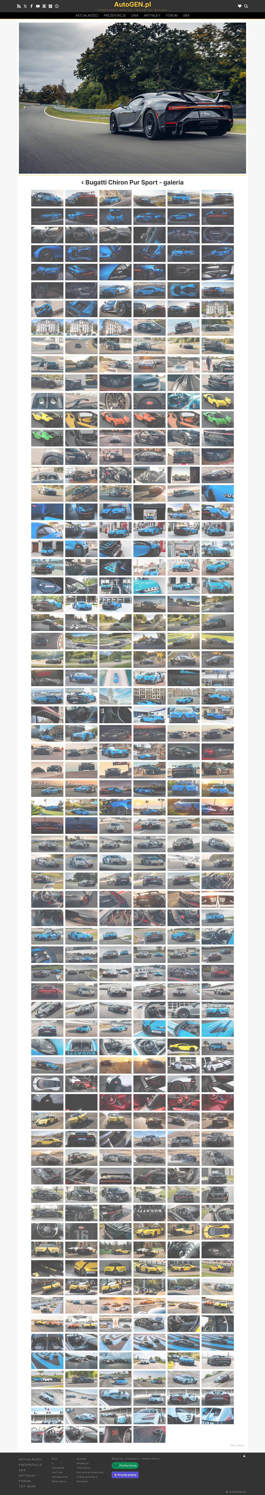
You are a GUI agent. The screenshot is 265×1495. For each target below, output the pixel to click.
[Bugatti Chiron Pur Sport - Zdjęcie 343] (47, 1250)
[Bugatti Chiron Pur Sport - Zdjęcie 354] (218, 1268)
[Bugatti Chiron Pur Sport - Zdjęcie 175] (47, 733)
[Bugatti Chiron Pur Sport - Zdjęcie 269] (183, 1010)
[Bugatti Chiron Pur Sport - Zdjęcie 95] (183, 475)
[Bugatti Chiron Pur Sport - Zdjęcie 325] (47, 1194)
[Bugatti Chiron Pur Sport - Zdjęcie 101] (183, 493)
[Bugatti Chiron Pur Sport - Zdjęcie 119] (183, 549)
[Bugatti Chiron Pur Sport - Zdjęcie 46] (149, 327)
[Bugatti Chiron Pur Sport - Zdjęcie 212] (81, 844)
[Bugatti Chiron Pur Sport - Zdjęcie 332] (81, 1213)
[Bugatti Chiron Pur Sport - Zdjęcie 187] (47, 770)
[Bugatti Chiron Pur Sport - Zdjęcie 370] (149, 1323)
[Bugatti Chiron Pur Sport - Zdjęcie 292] (149, 1083)
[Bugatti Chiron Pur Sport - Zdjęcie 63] (115, 382)
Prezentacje (115, 15)
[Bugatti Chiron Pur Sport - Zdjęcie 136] (149, 604)
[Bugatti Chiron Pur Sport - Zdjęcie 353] (183, 1268)
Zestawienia (60, 1477)
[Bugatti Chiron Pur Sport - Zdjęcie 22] (149, 253)
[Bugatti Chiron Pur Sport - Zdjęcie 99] (115, 493)
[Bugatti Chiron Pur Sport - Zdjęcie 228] (218, 881)
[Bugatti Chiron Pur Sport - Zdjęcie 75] (115, 419)
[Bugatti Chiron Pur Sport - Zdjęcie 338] (81, 1231)
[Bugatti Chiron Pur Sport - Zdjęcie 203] (183, 807)
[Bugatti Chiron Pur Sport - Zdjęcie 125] (183, 567)
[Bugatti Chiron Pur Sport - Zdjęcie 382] (149, 1360)
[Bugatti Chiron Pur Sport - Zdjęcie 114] (218, 530)
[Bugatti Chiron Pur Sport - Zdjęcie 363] (115, 1305)
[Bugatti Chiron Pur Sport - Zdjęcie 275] (183, 1028)
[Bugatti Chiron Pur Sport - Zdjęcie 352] (149, 1268)
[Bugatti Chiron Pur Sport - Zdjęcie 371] (183, 1323)
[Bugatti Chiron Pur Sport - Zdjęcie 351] (115, 1268)
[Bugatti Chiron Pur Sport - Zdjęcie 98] (81, 493)
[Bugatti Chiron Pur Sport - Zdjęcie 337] (47, 1231)
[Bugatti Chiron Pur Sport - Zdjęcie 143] (183, 622)
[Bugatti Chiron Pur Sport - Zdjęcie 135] (115, 604)
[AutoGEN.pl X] (25, 6)
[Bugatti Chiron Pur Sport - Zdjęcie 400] (149, 1416)
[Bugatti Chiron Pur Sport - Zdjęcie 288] (218, 1065)
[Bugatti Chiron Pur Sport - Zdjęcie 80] (81, 438)
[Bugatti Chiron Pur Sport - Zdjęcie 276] (218, 1028)
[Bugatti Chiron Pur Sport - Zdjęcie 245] (183, 936)
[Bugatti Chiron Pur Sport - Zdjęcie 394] (149, 1397)
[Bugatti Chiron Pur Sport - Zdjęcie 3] (115, 198)
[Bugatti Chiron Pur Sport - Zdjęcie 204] (218, 807)
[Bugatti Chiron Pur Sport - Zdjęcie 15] (115, 235)
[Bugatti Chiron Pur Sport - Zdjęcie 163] (47, 696)
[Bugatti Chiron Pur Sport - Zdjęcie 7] (47, 216)
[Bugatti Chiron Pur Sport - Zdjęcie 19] (47, 253)
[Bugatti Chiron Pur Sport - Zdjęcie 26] (81, 272)
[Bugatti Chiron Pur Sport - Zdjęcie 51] (115, 345)
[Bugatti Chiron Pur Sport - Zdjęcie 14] (81, 235)
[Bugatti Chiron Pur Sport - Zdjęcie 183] (115, 751)
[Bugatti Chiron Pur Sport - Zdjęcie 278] (81, 1047)
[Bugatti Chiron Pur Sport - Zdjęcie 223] (75, 98)
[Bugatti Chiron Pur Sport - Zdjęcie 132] (218, 585)
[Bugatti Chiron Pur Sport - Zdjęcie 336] (218, 1213)
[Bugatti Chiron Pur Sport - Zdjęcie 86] (81, 456)
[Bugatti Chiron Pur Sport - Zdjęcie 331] (47, 1213)
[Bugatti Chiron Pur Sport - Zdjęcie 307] (47, 1139)
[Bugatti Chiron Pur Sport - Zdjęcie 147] (115, 641)
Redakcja (83, 1463)
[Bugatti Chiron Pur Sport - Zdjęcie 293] (183, 1083)
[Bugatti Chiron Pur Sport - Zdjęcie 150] (218, 641)
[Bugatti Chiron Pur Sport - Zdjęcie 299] (183, 1102)
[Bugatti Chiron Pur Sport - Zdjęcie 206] (81, 825)
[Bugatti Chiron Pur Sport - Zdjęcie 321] (115, 1176)
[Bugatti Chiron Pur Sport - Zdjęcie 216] (218, 844)
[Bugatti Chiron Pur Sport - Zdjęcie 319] (47, 1176)
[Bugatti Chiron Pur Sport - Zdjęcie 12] (218, 216)
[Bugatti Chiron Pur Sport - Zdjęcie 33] (115, 290)
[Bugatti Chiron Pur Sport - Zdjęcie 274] (149, 1028)
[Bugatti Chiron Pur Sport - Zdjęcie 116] (81, 549)
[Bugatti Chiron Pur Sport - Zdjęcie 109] (47, 530)
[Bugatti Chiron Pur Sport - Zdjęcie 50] (81, 345)
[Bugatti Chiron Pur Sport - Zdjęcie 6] (218, 198)
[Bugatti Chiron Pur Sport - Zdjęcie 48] (218, 327)
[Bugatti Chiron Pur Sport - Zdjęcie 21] (115, 253)
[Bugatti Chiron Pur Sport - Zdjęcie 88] (149, 456)
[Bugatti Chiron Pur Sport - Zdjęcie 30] (218, 272)
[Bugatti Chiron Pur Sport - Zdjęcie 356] (81, 1287)
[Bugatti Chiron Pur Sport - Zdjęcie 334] (149, 1213)
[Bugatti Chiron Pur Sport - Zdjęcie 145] (47, 641)
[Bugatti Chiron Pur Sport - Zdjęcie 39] (115, 309)
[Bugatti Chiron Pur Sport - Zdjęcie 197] (183, 788)
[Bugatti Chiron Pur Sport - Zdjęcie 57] (115, 364)
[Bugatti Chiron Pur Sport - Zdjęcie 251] (183, 954)
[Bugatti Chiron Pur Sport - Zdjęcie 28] (149, 272)
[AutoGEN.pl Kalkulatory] (50, 6)
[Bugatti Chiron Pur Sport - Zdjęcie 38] (81, 309)
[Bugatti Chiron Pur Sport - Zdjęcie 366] (218, 1305)
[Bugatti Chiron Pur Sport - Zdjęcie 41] (183, 309)
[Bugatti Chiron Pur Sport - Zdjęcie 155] (183, 659)
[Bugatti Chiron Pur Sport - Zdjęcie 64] (149, 382)
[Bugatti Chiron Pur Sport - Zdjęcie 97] (47, 493)
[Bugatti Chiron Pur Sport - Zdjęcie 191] (183, 770)
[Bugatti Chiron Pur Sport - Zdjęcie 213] (115, 844)
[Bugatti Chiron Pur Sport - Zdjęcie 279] (115, 1047)
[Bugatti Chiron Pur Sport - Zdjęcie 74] (81, 419)
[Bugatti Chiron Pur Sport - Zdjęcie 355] (47, 1287)
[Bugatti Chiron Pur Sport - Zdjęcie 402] (218, 1416)
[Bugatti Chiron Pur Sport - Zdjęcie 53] (183, 345)
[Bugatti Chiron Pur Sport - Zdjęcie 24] (218, 253)
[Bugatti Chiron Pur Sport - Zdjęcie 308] (81, 1139)
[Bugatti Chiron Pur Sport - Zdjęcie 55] (47, 364)
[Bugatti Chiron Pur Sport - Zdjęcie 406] (149, 1434)
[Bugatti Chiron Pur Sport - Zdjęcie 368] (81, 1323)
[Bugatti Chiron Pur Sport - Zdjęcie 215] (183, 844)
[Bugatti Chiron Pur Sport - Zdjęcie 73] (47, 419)
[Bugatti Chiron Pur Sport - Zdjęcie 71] (183, 401)
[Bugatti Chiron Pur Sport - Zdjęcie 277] (47, 1047)
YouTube (57, 1472)
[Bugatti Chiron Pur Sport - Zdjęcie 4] (149, 198)
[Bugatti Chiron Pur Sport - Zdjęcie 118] (149, 549)
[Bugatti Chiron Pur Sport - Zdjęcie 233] (183, 899)
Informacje (84, 1467)
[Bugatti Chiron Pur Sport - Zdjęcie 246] (218, 936)
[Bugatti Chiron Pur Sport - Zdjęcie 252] (218, 954)
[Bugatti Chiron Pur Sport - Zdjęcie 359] (183, 1287)
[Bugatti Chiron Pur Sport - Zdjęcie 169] (47, 714)
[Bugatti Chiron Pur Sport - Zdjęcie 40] (149, 309)
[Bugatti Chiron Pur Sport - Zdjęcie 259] (47, 991)
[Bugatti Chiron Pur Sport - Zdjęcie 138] (218, 604)
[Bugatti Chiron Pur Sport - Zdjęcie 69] (115, 401)
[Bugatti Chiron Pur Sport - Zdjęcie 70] (149, 401)
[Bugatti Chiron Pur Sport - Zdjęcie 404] (81, 1434)
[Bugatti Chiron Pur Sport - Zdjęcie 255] (115, 973)
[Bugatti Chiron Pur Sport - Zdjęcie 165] (115, 696)
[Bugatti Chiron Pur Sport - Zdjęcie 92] (81, 475)
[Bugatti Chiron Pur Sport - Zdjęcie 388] (149, 1379)
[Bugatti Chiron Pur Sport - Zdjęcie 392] (81, 1397)
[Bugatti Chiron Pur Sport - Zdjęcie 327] (115, 1194)
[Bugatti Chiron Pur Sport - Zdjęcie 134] (81, 604)
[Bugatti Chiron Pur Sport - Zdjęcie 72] (218, 401)
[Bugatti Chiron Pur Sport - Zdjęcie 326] (81, 1194)
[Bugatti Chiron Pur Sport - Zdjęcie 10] (149, 216)
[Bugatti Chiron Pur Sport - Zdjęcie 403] (47, 1434)
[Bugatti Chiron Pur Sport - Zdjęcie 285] (115, 1065)
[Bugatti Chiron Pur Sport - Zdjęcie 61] (47, 382)
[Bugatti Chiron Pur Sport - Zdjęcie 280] (149, 1047)
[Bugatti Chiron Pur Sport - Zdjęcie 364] (149, 1305)
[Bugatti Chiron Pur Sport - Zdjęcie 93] (115, 475)
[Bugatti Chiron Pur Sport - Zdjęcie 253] (47, 973)
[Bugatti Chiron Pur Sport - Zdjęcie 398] (81, 1416)
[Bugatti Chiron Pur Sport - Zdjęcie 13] (47, 235)
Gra (186, 15)
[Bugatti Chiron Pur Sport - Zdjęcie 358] (149, 1287)
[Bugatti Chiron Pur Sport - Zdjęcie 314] (81, 1157)
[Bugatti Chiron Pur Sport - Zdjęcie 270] (218, 1010)
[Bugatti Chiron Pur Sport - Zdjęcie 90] (218, 456)
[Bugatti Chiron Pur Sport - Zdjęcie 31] (47, 290)
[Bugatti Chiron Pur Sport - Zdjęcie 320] (81, 1176)
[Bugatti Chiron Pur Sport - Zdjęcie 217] (47, 862)
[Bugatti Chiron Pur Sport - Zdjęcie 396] (218, 1397)
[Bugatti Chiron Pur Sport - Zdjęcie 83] (183, 438)
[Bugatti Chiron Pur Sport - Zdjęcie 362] (81, 1305)
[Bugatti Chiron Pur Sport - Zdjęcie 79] (47, 438)
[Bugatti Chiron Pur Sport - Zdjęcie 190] (149, 770)
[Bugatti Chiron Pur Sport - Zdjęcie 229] (47, 899)
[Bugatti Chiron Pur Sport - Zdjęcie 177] (115, 733)
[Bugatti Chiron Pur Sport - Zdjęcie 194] (81, 788)
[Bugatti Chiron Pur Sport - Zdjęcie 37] (47, 309)
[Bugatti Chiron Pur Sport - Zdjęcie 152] (81, 659)
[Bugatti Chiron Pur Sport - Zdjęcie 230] (81, 899)
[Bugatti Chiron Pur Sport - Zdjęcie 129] (115, 585)
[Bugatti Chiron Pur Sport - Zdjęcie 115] (47, 549)
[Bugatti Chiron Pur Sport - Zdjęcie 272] (81, 1028)
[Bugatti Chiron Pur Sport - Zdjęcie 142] (149, 622)
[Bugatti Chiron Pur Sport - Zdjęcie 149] (183, 641)
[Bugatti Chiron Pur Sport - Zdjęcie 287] (183, 1065)
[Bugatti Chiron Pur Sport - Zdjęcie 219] (115, 862)
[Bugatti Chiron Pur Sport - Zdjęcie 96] (218, 475)
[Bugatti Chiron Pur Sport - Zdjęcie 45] (115, 327)
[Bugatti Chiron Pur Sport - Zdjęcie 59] (183, 364)
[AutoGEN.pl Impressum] (57, 6)
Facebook (58, 1467)
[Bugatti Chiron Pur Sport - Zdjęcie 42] (218, 309)
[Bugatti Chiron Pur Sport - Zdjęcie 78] (218, 419)
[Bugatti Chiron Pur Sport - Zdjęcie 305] (183, 1120)
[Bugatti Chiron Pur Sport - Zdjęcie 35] (183, 290)
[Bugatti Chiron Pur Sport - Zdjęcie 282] (218, 1047)
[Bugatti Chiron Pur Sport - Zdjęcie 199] (47, 807)
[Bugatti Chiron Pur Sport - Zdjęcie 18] (218, 235)
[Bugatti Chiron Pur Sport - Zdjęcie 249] (115, 954)
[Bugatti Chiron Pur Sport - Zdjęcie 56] (81, 364)
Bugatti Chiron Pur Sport (121, 182)
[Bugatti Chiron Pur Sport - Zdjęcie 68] (81, 401)
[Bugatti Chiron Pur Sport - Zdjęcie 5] (183, 198)
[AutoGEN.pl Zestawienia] (44, 6)
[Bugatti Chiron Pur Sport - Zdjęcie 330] (218, 1194)
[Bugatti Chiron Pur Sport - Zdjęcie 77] (183, 419)
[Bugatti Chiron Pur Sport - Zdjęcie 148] (149, 641)
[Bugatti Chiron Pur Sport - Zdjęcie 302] (81, 1120)
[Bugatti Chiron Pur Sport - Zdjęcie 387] (115, 1379)
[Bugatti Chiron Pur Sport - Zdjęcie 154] (149, 659)
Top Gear (27, 1486)
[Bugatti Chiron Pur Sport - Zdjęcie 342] (218, 1231)
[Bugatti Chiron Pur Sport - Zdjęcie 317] (183, 1157)
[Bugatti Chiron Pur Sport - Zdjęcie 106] (149, 512)
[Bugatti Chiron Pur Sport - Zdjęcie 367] (47, 1323)
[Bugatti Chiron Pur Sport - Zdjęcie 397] (47, 1416)
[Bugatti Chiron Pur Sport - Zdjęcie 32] (81, 290)
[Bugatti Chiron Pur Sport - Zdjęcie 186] (218, 751)
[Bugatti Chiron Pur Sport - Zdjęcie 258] (218, 973)
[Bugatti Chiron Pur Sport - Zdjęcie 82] (149, 438)
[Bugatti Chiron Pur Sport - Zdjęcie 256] (149, 973)
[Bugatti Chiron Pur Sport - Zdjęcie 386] (81, 1379)
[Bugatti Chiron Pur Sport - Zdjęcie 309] (115, 1139)
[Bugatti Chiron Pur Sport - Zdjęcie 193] (47, 788)
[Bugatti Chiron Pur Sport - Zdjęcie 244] (149, 936)
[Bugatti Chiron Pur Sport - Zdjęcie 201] (115, 807)
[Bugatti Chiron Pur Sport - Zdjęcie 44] (81, 327)
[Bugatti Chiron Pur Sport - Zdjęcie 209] (183, 825)
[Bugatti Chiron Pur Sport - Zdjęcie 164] (81, 696)
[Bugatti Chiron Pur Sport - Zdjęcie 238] (149, 918)
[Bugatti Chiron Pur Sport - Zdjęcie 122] (81, 567)
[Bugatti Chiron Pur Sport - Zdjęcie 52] (149, 345)
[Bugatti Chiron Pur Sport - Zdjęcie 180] (218, 733)
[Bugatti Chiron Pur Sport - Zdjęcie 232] (149, 899)
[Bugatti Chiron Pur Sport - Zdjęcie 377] (183, 1342)
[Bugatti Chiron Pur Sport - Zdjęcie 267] (115, 1010)
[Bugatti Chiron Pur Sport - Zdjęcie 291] (115, 1083)
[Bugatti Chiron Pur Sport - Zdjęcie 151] (47, 659)
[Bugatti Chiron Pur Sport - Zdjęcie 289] (47, 1083)
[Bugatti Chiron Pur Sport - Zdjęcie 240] (218, 918)
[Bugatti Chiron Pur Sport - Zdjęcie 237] (115, 918)
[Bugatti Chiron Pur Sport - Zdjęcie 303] (115, 1120)
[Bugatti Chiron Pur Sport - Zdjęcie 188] (81, 770)
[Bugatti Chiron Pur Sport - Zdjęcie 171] (115, 714)
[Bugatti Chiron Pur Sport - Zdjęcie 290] (81, 1083)
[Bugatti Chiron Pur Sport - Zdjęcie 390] (218, 1379)
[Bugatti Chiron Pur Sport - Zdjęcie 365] (183, 1305)
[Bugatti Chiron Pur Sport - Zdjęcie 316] (149, 1157)
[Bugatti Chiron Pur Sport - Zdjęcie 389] (183, 1379)
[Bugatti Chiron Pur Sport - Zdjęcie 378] (218, 1342)
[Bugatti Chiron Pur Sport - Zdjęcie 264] (218, 991)
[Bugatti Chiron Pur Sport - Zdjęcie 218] (81, 862)
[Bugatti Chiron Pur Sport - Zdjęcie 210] (218, 825)
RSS (54, 1458)
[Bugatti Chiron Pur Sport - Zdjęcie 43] (47, 327)
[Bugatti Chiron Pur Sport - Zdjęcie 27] (115, 272)
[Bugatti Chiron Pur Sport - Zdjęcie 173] (183, 714)
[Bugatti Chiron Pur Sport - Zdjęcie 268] (149, 1010)
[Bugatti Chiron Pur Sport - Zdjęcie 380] (81, 1360)
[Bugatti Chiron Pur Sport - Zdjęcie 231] (115, 899)
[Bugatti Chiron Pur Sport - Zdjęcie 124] (149, 567)
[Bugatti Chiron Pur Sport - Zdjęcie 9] (115, 216)
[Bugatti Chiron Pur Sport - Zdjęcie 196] (149, 788)
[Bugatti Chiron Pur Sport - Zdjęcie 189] (115, 770)
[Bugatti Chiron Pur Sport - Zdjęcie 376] (149, 1342)
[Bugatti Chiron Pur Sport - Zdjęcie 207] (115, 825)
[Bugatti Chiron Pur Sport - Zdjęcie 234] (218, 899)
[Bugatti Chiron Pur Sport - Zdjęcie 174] (218, 714)
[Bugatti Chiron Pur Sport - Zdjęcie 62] (81, 382)
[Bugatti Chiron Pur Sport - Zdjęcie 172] (149, 714)
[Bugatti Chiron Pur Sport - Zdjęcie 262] (149, 991)
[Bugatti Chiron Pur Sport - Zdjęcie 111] (115, 530)
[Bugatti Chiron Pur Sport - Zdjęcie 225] (189, 98)
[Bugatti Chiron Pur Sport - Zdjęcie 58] (149, 364)
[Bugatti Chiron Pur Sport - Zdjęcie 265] (47, 1010)
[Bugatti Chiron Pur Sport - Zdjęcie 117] (115, 549)
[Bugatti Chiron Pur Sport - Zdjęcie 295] (47, 1102)
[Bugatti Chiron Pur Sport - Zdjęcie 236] (81, 918)
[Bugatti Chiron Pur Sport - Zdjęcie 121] (47, 567)
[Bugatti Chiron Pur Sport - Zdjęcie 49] (47, 345)
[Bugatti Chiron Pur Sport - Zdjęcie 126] (218, 567)
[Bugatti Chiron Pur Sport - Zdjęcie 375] (115, 1342)
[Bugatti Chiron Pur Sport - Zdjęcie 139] (47, 622)
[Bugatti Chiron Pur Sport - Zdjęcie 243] (115, 936)
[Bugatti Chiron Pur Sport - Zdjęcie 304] (149, 1120)
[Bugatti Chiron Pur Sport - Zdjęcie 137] (183, 604)
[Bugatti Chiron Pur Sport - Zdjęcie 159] (115, 678)
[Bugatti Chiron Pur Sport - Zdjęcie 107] (183, 512)
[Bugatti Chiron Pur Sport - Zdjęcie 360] (218, 1287)
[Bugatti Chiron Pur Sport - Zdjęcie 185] (183, 751)
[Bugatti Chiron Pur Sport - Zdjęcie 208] (149, 825)
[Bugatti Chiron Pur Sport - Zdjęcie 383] (183, 1360)
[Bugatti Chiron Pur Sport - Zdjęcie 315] (115, 1157)
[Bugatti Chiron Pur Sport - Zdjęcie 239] (183, 918)
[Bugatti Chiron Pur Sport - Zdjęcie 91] (47, 475)
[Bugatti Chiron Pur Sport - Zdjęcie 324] (218, 1176)
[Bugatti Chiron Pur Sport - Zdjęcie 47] (183, 327)
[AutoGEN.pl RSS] (19, 6)
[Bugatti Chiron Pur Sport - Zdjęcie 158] (81, 678)
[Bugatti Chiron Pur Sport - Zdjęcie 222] (218, 862)
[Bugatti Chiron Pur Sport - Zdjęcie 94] (149, 475)
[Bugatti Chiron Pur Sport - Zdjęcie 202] (149, 807)
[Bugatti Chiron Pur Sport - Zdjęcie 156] (218, 659)
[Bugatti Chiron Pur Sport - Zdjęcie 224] (81, 881)
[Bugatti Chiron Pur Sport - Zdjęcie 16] (149, 235)
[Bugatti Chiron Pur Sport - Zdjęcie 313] (47, 1157)
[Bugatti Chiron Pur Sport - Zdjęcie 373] (47, 1342)
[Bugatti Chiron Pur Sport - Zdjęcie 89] (183, 456)
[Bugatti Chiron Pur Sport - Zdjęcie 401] (183, 1416)
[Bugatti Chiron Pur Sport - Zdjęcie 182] (81, 751)
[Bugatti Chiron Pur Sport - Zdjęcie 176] (81, 733)
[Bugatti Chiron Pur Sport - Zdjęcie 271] (47, 1028)
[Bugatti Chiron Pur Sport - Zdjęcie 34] (149, 290)
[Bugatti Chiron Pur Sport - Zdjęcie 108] (218, 512)
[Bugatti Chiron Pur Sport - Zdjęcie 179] (183, 733)
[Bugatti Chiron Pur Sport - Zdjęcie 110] (81, 530)
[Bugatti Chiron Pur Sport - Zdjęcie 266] (81, 1010)
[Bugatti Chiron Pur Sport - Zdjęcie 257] (183, 973)
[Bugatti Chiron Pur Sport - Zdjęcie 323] (183, 1176)
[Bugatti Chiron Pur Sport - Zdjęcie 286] (149, 1065)
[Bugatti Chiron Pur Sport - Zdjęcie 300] (218, 1102)
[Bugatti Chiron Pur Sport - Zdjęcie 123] (115, 567)
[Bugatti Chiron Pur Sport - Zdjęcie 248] (81, 954)
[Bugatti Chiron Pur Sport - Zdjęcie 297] (115, 1102)
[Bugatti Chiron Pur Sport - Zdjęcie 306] (218, 1120)
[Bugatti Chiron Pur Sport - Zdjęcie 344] (81, 1250)
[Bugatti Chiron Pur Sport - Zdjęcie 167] (183, 696)
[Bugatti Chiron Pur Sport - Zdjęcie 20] (81, 253)
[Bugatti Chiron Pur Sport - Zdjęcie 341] (183, 1231)
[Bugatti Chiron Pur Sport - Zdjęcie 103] (47, 512)
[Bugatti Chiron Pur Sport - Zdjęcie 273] (115, 1028)
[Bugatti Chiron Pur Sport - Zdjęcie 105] (115, 512)
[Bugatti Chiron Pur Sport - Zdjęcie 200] (81, 807)
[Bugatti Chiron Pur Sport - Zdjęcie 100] (149, 493)
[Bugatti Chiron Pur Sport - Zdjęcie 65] (183, 382)
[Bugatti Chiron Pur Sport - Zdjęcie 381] (115, 1360)
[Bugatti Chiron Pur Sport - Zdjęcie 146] (81, 641)
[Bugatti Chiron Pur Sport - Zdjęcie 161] (183, 678)
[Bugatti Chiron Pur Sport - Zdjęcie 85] (47, 456)
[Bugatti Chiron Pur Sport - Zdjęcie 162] (218, 678)
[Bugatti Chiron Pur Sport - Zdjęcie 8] (81, 216)
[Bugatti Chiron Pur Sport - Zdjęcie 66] (218, 382)
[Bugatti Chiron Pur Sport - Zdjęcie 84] (218, 438)
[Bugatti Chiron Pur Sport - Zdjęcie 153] (115, 659)
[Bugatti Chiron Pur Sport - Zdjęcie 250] (149, 954)
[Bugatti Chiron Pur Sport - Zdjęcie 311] (183, 1139)
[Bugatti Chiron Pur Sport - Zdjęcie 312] (218, 1139)
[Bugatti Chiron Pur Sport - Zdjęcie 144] (218, 622)
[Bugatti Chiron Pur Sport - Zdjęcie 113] (183, 530)
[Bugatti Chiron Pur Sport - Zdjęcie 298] (149, 1102)
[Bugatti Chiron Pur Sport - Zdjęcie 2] (81, 198)
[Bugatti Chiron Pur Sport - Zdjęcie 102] (218, 493)
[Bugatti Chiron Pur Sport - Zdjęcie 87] (115, 456)
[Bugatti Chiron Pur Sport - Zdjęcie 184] (149, 751)
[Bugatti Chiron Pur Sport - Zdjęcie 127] (47, 585)
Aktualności (87, 15)
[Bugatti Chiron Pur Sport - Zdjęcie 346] (149, 1250)
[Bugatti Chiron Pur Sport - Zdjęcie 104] (81, 512)
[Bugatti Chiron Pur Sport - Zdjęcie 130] (149, 585)
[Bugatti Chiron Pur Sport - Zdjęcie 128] (81, 585)
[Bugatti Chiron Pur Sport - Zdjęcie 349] (47, 1268)
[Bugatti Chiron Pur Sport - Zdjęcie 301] (47, 1120)
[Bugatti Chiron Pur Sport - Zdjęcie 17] (183, 235)
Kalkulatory (59, 1481)
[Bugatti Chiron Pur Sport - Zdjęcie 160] (149, 678)
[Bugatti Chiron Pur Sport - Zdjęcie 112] (149, 530)
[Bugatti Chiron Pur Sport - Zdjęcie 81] (115, 438)
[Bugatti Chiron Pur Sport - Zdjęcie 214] (149, 844)
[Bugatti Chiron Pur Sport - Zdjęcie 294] (218, 1083)
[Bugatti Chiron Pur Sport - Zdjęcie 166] (149, 696)
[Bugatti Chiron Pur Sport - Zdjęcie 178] (149, 733)
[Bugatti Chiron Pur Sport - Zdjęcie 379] (47, 1360)
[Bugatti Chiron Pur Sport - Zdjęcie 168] (218, 696)
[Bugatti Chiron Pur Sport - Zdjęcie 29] (183, 272)
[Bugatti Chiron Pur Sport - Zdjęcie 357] (115, 1287)
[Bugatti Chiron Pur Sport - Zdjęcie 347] (183, 1250)
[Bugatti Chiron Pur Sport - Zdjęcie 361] (47, 1305)
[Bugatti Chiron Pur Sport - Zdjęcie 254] (81, 973)
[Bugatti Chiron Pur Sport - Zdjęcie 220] (149, 862)
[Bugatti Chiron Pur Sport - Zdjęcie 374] (81, 1342)
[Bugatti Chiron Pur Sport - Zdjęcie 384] (218, 1360)
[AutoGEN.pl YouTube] (38, 6)
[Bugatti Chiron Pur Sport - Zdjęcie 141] (115, 622)
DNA (22, 1470)
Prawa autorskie (87, 1477)
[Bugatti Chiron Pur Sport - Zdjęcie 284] (81, 1065)
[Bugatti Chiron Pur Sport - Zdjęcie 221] (183, 862)
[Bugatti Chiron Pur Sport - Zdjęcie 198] (218, 788)
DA (134, 15)
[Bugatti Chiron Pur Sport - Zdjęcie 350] (81, 1268)
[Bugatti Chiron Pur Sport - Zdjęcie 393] (115, 1397)
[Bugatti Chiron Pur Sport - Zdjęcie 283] (47, 1065)
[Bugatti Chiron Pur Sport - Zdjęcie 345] (115, 1250)
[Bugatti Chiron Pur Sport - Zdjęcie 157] (47, 678)
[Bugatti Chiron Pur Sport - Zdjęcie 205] (47, 825)
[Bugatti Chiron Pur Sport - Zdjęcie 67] (47, 401)
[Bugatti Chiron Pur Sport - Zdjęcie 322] (149, 1176)
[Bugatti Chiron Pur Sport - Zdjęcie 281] (183, 1047)
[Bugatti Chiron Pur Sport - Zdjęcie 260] (81, 991)
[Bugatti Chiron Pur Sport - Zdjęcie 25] (47, 272)
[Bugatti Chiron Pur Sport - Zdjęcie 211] (47, 844)
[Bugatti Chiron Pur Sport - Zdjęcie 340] (149, 1231)
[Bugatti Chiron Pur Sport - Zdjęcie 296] (81, 1102)
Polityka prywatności (90, 1472)
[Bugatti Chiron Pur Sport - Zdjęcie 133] (47, 604)
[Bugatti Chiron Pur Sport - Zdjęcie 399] (115, 1416)
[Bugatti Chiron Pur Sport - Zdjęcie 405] (115, 1434)
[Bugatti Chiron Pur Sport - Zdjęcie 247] (47, 954)
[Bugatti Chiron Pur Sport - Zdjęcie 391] (47, 1397)
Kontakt (81, 1458)
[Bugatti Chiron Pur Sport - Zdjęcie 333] (115, 1213)
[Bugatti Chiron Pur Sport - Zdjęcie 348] (218, 1250)
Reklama (82, 1481)
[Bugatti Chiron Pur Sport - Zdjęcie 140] (81, 622)
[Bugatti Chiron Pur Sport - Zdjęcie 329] (183, 1194)
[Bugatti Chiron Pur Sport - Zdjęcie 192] (218, 770)
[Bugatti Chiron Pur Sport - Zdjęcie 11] (183, 216)
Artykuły (152, 15)
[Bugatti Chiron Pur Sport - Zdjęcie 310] (149, 1139)
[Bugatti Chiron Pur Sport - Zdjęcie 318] (218, 1157)
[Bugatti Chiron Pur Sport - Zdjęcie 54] (218, 345)
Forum (172, 15)
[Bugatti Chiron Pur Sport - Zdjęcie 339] (115, 1231)
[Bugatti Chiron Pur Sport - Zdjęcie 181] (47, 751)
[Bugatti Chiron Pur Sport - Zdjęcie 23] (183, 253)
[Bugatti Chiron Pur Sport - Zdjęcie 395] (183, 1397)
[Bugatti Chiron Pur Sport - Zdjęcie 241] (47, 936)
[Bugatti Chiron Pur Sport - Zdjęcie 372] (218, 1323)
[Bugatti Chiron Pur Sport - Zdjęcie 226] (149, 881)
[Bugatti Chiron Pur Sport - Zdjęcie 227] (183, 881)
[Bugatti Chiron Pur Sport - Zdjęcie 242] (81, 936)
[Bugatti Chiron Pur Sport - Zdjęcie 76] (149, 419)
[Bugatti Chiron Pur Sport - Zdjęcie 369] (115, 1323)
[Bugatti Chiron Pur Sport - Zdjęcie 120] (218, 549)
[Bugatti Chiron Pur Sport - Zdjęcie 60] (218, 364)
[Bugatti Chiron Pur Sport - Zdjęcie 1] (47, 198)
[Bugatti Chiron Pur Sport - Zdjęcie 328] (149, 1194)
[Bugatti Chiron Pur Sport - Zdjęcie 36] (218, 290)
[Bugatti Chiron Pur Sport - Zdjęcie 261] (115, 991)
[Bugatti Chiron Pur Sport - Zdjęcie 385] (47, 1379)
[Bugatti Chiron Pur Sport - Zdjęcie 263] (183, 991)
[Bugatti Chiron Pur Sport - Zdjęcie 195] (115, 788)
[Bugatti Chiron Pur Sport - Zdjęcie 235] (47, 918)
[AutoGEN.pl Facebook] (31, 6)
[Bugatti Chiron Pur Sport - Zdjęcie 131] (183, 585)
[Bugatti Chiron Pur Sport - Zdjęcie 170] (81, 714)
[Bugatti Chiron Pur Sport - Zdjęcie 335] (183, 1213)
